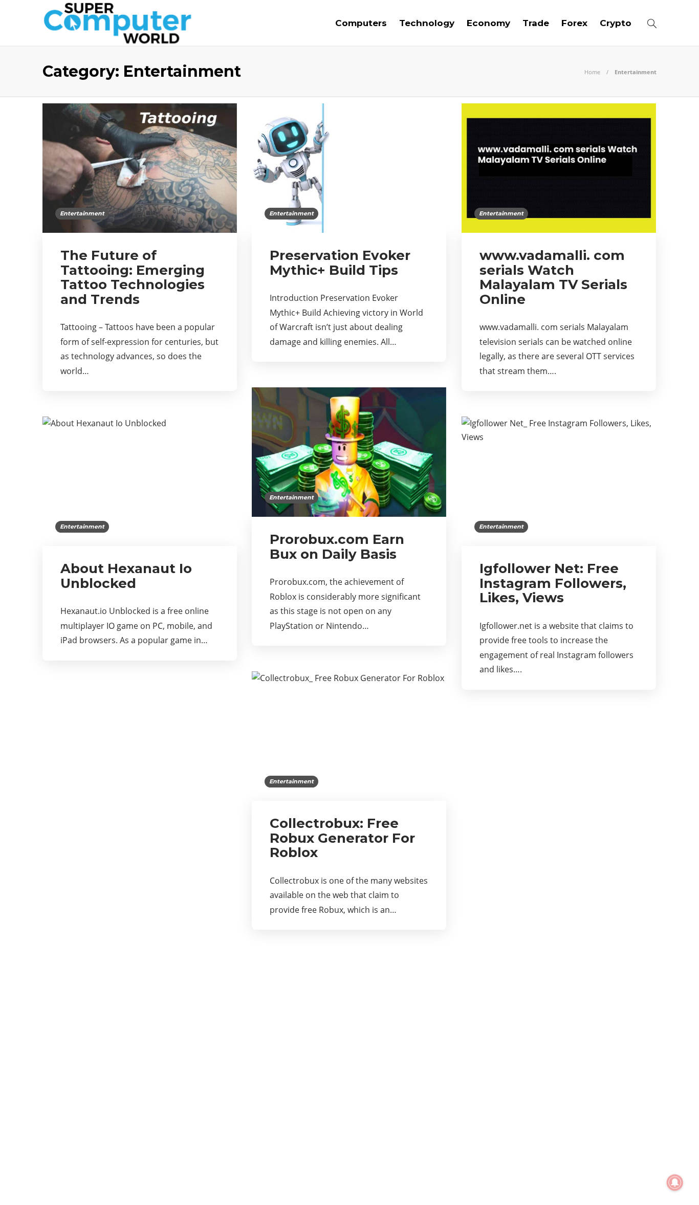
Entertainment (82, 213)
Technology (426, 23)
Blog (530, 1179)
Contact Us (632, 1179)
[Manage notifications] (675, 1182)
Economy (488, 23)
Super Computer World (624, 1163)
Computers (361, 23)
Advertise (575, 1179)
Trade (535, 23)
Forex (574, 23)
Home (592, 72)
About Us (489, 1179)
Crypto (615, 23)
